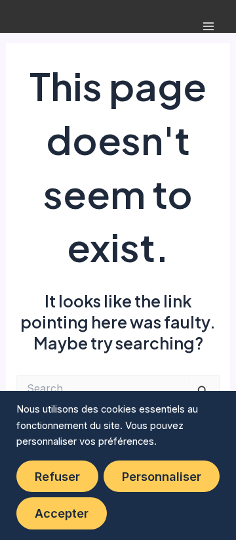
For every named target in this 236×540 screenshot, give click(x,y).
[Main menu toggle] (208, 26)
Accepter (61, 513)
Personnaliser (161, 476)
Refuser (57, 476)
